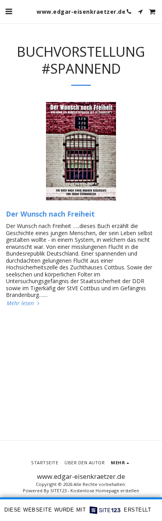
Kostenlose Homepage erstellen (104, 490)
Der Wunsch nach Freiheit (50, 214)
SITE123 (58, 490)
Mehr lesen (21, 303)
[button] (8, 11)
